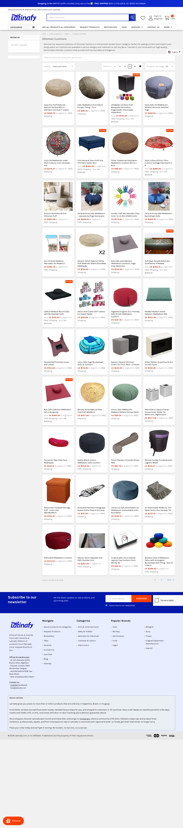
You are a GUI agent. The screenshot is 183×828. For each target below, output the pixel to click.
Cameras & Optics (87, 640)
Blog (46, 659)
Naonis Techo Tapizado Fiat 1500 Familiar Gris (90, 559)
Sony (148, 631)
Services (135, 27)
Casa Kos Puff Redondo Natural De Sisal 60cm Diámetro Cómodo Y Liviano (56, 107)
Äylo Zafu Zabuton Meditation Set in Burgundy (57, 410)
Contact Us (153, 27)
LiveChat (14, 685)
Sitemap (47, 663)
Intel (115, 627)
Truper (149, 636)
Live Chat (48, 654)
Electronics (83, 645)
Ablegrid (149, 627)
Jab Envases (118, 636)
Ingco (115, 645)
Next (169, 580)
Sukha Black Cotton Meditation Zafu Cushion (88, 461)
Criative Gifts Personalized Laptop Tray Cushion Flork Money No (123, 560)
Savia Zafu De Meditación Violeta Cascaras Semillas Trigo (157, 107)
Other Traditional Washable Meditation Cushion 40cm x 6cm (124, 163)
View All (149, 648)
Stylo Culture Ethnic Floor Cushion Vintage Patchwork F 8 (158, 163)
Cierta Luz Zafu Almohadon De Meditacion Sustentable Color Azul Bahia (125, 510)
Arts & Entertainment (88, 627)
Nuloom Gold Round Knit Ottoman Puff (55, 214)
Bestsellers (110, 27)
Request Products (90, 27)
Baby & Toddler (85, 631)
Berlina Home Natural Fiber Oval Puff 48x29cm (90, 410)
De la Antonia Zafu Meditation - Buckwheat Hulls (159, 214)
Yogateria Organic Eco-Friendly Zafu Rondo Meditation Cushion (125, 314)
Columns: (107, 66)
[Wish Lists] (143, 18)
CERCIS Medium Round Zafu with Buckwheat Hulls (56, 312)
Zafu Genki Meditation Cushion (58, 558)
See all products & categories (58, 27)
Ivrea (115, 640)
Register (158, 18)
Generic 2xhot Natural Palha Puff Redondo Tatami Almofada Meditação (91, 263)
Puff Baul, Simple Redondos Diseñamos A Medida (157, 262)
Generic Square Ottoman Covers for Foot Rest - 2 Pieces (125, 363)
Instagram (85, 719)
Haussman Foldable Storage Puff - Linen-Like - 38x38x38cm (57, 510)
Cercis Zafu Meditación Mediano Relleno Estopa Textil (125, 410)
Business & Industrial (88, 636)
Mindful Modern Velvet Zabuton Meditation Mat (156, 312)
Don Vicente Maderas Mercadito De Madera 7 (54, 262)
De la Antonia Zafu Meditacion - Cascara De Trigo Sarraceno (91, 214)
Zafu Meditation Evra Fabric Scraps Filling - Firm (90, 106)
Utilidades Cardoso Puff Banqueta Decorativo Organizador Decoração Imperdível (122, 109)
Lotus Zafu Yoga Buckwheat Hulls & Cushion (90, 363)
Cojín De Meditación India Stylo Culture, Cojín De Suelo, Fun (57, 163)
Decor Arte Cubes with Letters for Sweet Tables (91, 312)
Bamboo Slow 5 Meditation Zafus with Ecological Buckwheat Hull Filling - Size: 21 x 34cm (159, 562)
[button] (23, 625)
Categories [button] (16, 27)
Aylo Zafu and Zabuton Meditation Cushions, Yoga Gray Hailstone (123, 263)
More (167, 27)
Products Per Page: (155, 66)
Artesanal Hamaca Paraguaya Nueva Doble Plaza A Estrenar (91, 508)
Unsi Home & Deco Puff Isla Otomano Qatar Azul (90, 161)
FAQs (124, 27)
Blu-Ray (116, 631)
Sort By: (47, 66)
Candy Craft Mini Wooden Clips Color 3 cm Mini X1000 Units (125, 214)
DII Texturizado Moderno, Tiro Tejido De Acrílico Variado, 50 (158, 508)
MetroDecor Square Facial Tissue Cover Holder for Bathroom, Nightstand (157, 412)
